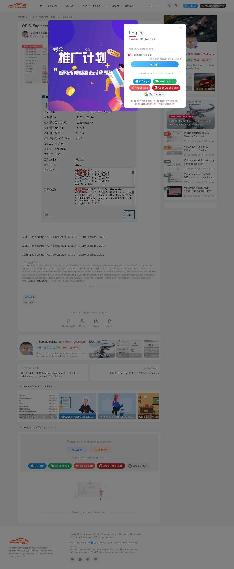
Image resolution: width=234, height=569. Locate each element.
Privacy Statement (166, 103)
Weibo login (141, 87)
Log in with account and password (164, 58)
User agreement (148, 103)
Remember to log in (141, 54)
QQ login (144, 81)
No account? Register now (141, 38)
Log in (156, 64)
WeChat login (167, 81)
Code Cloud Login (168, 87)
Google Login (156, 94)
